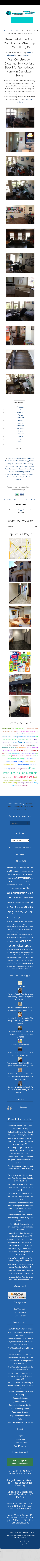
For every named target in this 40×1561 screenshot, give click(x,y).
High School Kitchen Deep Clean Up (23, 756)
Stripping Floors (24, 960)
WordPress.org (20, 1446)
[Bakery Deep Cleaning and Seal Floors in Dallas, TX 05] (20, 684)
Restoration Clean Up (15, 477)
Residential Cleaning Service (20, 1405)
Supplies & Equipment (20, 1045)
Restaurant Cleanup (23, 776)
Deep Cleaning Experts (11, 745)
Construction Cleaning (20, 461)
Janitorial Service (22, 966)
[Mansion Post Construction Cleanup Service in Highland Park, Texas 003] (20, 616)
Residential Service (27, 474)
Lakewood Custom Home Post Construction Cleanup (20, 1494)
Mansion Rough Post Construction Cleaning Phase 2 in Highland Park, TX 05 (20, 997)
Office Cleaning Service (20, 1408)
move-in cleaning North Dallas (20, 769)
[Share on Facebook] (21, 494)
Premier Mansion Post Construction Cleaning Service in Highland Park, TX (20, 1218)
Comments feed (20, 1442)
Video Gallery (17, 957)
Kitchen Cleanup (18, 742)
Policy (20, 1419)
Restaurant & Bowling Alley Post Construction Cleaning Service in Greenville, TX (20, 1361)
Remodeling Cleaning (23, 471)
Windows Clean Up (20, 921)
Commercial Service (20, 1398)
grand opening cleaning (28, 753)
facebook (20, 1099)
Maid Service (14, 955)
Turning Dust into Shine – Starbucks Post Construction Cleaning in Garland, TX (20, 1178)
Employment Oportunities (20, 1415)
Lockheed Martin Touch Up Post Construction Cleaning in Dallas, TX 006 (20, 1034)
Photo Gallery (16, 31)
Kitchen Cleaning (14, 918)
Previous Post (10, 499)
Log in (20, 1435)
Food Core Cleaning (25, 745)
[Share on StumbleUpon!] (18, 494)
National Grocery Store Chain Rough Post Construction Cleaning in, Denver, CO (20, 1342)
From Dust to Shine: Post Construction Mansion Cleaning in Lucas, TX (20, 1187)
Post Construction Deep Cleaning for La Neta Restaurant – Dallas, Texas (20, 1196)
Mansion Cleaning (19, 924)
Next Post (30, 499)
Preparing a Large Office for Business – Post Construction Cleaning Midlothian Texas (20, 1150)
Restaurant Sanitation (21, 785)
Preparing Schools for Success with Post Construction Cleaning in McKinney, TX (20, 1141)
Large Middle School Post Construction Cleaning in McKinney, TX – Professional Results (20, 1519)
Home (6, 31)
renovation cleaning (14, 753)
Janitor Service (28, 924)
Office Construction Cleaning (22, 463)
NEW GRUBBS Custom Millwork (20, 1329)
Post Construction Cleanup (14, 734)
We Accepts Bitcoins (20, 1412)
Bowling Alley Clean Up (9, 728)
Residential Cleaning (12, 474)
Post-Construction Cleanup (15, 469)
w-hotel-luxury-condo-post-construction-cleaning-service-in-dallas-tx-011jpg (20, 1076)
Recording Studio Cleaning (25, 783)
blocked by (20, 1462)
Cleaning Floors (7, 777)
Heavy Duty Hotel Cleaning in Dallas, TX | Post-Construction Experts (20, 1506)
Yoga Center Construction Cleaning (27, 731)
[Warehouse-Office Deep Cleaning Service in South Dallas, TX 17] (20, 707)
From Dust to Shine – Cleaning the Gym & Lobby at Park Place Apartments (20, 1160)
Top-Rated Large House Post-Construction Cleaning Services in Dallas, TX (20, 1252)
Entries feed (20, 1439)
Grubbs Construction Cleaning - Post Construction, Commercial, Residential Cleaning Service (21, 1535)
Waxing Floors (21, 728)
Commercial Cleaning (16, 458)
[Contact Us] (20, 549)
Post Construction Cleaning (25, 466)
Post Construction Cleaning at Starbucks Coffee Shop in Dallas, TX (20, 1169)
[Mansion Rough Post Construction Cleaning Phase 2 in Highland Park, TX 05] (20, 571)
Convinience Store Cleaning (26, 737)
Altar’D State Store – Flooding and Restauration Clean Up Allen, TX (20, 1385)
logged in (21, 510)
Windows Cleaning (12, 966)
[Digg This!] (23, 494)
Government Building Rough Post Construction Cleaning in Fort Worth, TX (20, 1090)
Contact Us (20, 986)
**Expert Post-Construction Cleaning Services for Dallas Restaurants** (20, 1227)
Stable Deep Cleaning (31, 742)
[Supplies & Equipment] (20, 661)
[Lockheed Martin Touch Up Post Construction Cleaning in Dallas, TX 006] (20, 639)
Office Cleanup (14, 941)
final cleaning (26, 739)
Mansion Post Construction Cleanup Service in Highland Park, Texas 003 (20, 1021)
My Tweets (20, 854)
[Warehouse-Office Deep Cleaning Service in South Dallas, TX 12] (20, 594)
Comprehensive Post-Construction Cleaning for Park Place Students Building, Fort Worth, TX (20, 1242)
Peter (29, 52)
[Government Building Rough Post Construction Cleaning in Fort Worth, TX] (20, 1083)
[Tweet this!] (16, 494)
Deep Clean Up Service (19, 871)
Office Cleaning (26, 957)
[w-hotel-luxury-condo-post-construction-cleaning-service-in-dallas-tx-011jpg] (20, 1070)
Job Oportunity (20, 1309)
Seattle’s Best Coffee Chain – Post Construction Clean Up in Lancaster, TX (20, 1376)
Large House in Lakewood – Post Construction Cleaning (20, 1483)
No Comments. (25, 55)
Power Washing (21, 748)
